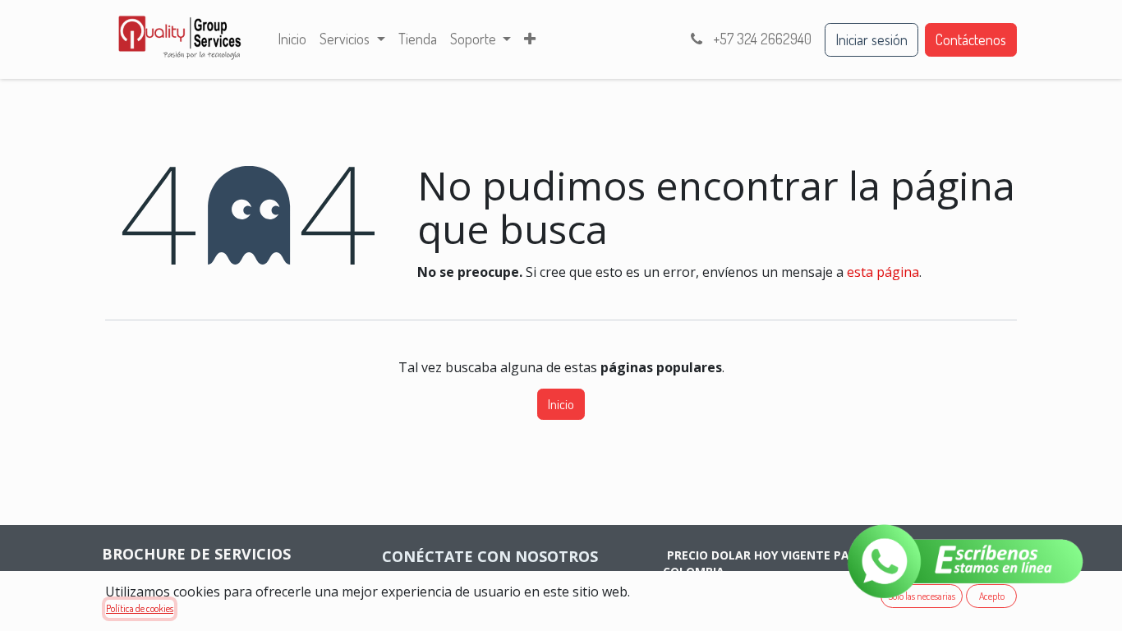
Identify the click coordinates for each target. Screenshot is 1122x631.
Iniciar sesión (871, 39)
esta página (883, 272)
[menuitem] (292, 39)
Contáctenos (971, 39)
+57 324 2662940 (761, 39)
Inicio (561, 404)
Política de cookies (139, 608)
